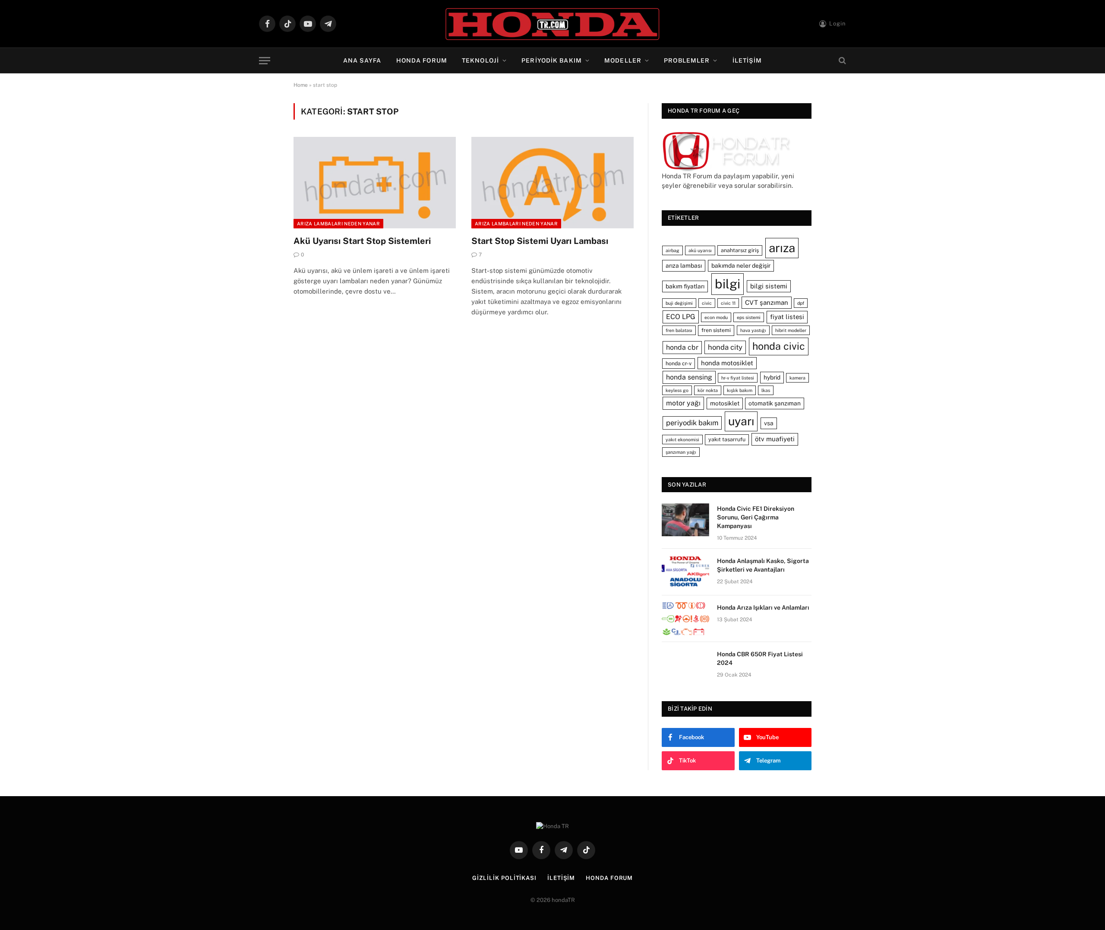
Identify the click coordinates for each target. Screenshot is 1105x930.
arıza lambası (684, 265)
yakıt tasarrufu (726, 439)
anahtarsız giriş (740, 250)
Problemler (687, 60)
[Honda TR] (552, 23)
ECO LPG (680, 317)
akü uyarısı (700, 250)
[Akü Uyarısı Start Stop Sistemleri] (375, 182)
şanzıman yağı (681, 452)
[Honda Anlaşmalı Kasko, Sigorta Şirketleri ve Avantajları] (685, 572)
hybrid (772, 377)
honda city (725, 347)
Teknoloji (480, 60)
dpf (800, 303)
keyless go (677, 390)
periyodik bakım (692, 422)
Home (301, 85)
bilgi (727, 283)
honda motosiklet (727, 363)
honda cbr (682, 347)
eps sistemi (749, 317)
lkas (765, 390)
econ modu (716, 317)
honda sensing (689, 377)
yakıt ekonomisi (682, 439)
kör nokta (708, 390)
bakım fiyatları (685, 286)
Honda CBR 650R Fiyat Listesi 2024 (760, 658)
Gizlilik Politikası (504, 878)
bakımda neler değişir (740, 265)
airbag (672, 250)
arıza (782, 248)
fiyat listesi (787, 316)
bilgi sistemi (768, 286)
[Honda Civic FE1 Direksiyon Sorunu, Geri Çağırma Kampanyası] (685, 519)
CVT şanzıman (766, 302)
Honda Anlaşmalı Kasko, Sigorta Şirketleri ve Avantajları (763, 565)
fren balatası (679, 330)
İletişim (747, 60)
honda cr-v (678, 363)
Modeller (622, 60)
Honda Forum (421, 60)
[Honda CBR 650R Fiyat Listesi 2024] (685, 665)
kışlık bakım (739, 390)
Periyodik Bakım (551, 60)
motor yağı (683, 403)
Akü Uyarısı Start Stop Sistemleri (362, 241)
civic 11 (728, 303)
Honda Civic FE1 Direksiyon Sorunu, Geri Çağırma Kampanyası (755, 517)
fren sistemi (716, 330)
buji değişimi (679, 303)
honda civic (778, 346)
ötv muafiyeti (775, 439)
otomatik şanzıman (774, 403)
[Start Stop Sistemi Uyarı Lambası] (552, 182)
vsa (769, 423)
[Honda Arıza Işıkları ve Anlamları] (685, 618)
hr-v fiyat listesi (737, 377)
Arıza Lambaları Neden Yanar (338, 223)
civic (707, 303)
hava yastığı (753, 330)
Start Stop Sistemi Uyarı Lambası (539, 241)
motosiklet (724, 403)
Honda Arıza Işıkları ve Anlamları (763, 607)
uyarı (741, 421)
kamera (797, 377)
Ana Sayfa (362, 60)
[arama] (841, 60)
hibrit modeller (790, 330)
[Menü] (264, 60)
